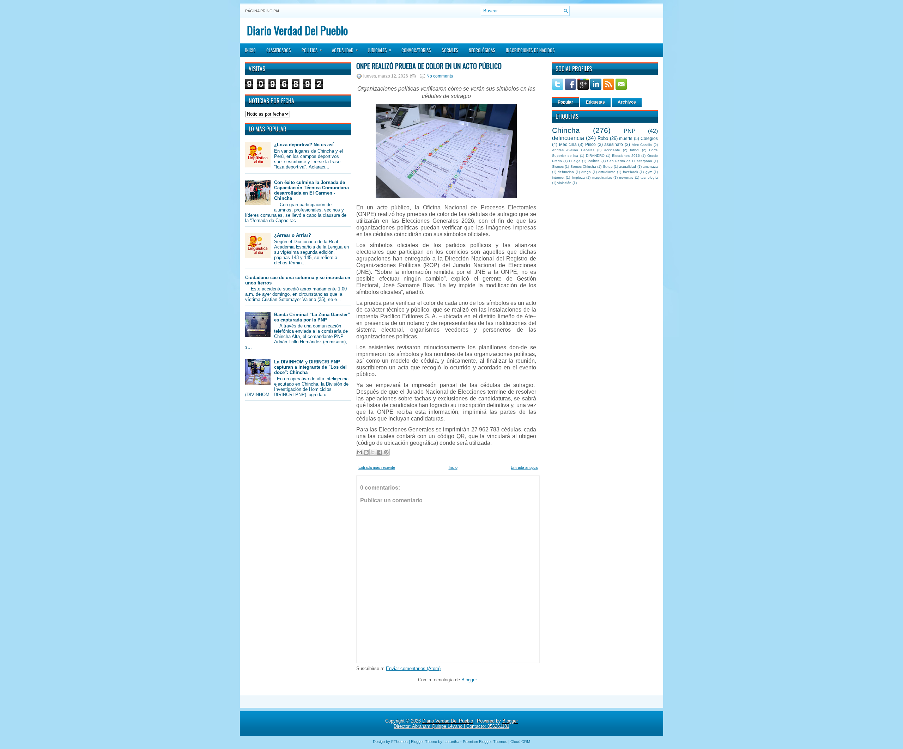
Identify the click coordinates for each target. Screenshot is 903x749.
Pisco (590, 144)
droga (586, 172)
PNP (630, 131)
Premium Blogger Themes (485, 741)
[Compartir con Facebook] (379, 452)
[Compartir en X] (372, 452)
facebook (630, 172)
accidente (612, 150)
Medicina (568, 144)
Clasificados (278, 50)
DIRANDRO (595, 156)
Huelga (575, 161)
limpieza (578, 177)
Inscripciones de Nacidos (530, 50)
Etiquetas (595, 102)
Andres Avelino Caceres (573, 150)
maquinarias (602, 177)
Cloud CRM (520, 741)
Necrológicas (482, 50)
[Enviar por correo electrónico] (359, 452)
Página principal (262, 11)
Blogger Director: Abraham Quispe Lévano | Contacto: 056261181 (456, 723)
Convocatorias (416, 50)
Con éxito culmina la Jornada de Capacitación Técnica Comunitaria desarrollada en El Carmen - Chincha (311, 190)
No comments (439, 76)
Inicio (250, 50)
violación (564, 183)
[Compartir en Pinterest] (386, 452)
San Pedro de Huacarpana (629, 161)
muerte (625, 138)
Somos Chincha (583, 166)
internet (558, 177)
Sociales (450, 50)
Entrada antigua (524, 467)
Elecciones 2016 (626, 156)
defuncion (566, 172)
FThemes (399, 741)
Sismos (558, 166)
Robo (603, 138)
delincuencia (568, 138)
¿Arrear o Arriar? (292, 235)
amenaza (650, 166)
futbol (634, 150)
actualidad (627, 166)
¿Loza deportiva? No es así (304, 144)
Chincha (566, 130)
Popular (565, 102)
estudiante (607, 172)
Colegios (649, 138)
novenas (626, 177)
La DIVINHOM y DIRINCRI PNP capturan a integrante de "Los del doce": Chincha (310, 367)
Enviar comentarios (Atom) (413, 668)
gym (649, 172)
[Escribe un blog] (366, 452)
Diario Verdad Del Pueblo (297, 30)
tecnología (649, 177)
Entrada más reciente (376, 467)
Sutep (608, 166)
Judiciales (380, 50)
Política (312, 50)
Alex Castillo (642, 145)
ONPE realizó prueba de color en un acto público (429, 65)
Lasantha (451, 741)
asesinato (613, 144)
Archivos (627, 102)
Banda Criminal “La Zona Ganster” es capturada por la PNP (312, 317)
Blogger (469, 679)
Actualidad (345, 50)
